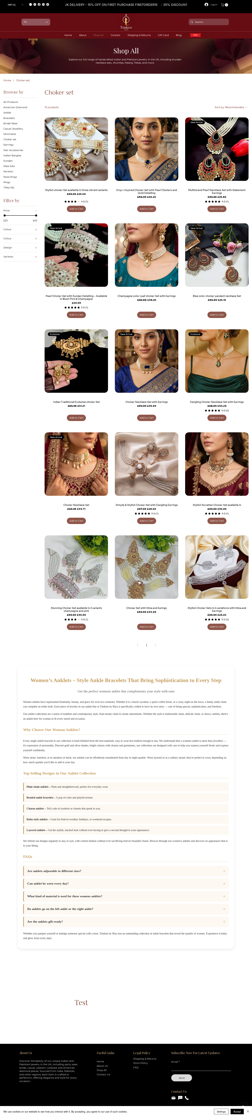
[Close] (248, 1111)
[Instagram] (43, 4)
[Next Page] (155, 645)
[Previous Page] (138, 645)
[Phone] (186, 1098)
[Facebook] (39, 4)
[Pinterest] (47, 4)
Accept (237, 1111)
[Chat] (180, 1098)
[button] (15, 4)
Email (174, 1062)
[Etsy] (30, 4)
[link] (225, 5)
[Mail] (173, 1098)
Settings (221, 1111)
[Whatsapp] (34, 4)
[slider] (5, 215)
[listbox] (15, 4)
